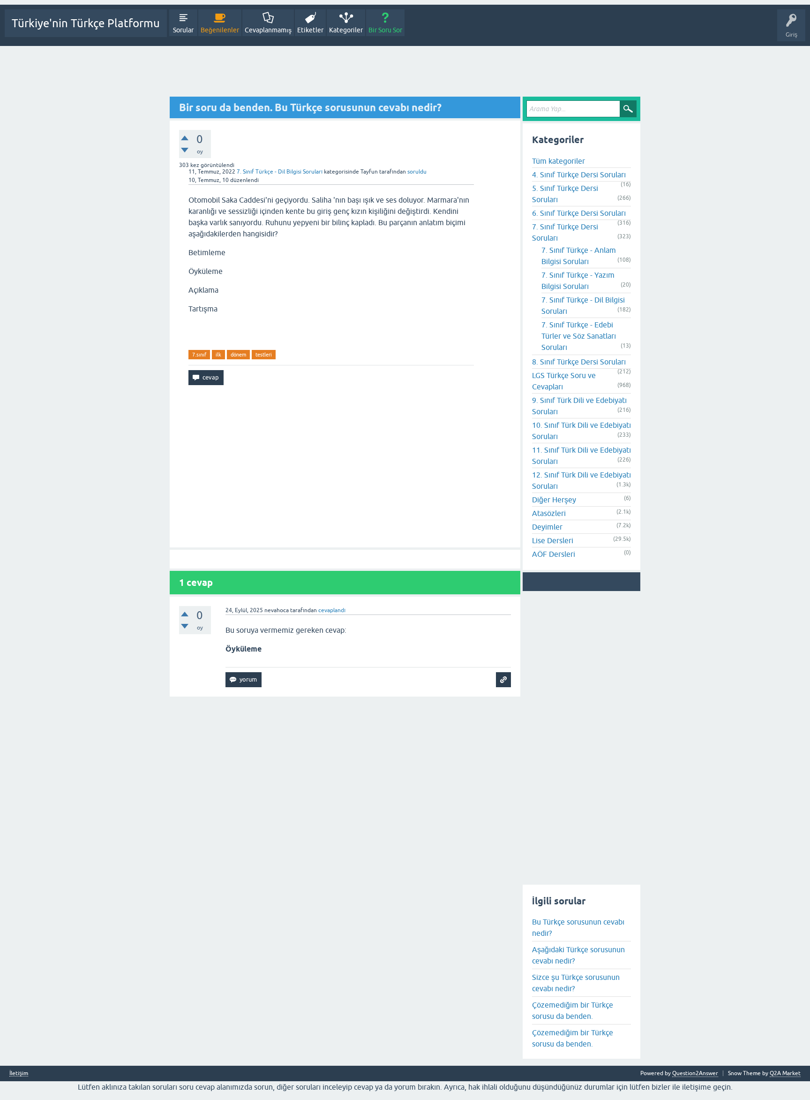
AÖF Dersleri (553, 554)
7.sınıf (199, 354)
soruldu (417, 171)
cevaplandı (331, 610)
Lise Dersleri (552, 540)
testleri (263, 354)
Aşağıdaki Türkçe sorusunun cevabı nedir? (578, 955)
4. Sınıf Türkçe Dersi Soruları (579, 174)
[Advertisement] (405, 72)
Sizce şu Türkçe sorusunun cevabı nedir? (576, 983)
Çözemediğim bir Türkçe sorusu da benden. (572, 1010)
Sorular (183, 30)
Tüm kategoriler (558, 161)
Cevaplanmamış (268, 30)
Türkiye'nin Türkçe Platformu (86, 23)
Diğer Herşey (554, 499)
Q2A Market (785, 1073)
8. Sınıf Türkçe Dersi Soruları (579, 361)
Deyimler (547, 527)
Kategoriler (346, 30)
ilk (218, 354)
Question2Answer (695, 1073)
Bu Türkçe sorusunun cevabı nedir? (578, 927)
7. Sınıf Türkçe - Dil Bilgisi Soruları (279, 171)
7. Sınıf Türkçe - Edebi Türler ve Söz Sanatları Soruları (578, 335)
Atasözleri (549, 513)
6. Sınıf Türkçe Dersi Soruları (579, 213)
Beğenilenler (220, 30)
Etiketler (310, 30)
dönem (238, 354)
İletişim (18, 1073)
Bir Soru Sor (385, 30)
